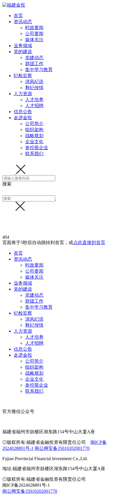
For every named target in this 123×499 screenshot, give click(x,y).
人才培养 (34, 99)
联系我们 (34, 153)
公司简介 (34, 123)
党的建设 (23, 51)
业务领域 (23, 45)
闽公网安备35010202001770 (62, 448)
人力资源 (23, 93)
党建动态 (34, 57)
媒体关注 (34, 39)
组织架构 (34, 129)
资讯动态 (23, 21)
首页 (18, 15)
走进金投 (23, 117)
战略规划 (34, 135)
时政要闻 (34, 27)
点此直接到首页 (89, 242)
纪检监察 (23, 75)
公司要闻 (34, 33)
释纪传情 (34, 87)
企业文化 (34, 141)
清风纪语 (34, 81)
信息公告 (23, 111)
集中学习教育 (39, 69)
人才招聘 (34, 105)
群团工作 (34, 63)
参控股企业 (36, 147)
